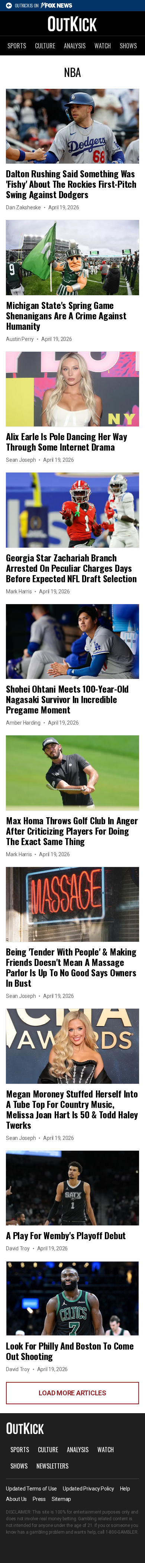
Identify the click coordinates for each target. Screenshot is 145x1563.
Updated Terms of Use (31, 1489)
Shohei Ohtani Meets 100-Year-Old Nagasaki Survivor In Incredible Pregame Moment (67, 699)
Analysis (75, 45)
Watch (102, 45)
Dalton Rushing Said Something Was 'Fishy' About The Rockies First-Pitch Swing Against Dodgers (71, 184)
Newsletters (52, 1466)
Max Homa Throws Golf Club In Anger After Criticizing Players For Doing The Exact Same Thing (72, 830)
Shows (128, 45)
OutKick (72, 23)
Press (39, 1499)
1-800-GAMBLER (122, 1532)
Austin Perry (20, 339)
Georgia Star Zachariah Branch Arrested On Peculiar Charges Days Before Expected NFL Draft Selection (71, 568)
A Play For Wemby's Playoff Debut (66, 1235)
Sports (16, 45)
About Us (16, 1499)
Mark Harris (19, 591)
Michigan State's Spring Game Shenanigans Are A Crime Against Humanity (66, 315)
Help (125, 1489)
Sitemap (61, 1499)
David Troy (18, 1248)
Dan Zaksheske (23, 207)
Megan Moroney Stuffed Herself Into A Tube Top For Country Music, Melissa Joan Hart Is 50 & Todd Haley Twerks (72, 1109)
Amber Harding (23, 723)
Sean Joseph (21, 460)
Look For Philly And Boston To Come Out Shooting (70, 1351)
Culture (45, 45)
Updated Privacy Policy (88, 1489)
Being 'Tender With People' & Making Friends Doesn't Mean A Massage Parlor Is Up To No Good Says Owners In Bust (71, 967)
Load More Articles (72, 1393)
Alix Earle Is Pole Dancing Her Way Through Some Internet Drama (66, 441)
